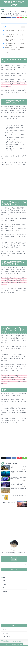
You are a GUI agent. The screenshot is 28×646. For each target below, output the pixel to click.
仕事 (4, 580)
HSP (2, 9)
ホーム (4, 629)
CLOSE (23, 26)
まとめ (6, 52)
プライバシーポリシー (8, 636)
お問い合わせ (6, 633)
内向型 (4, 584)
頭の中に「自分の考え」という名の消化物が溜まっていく (14, 40)
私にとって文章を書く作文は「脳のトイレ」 (14, 31)
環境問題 (5, 591)
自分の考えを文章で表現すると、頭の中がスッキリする (14, 44)
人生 (4, 577)
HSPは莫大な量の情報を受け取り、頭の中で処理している (14, 35)
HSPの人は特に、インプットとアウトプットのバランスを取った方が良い (14, 48)
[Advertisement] (14, 184)
